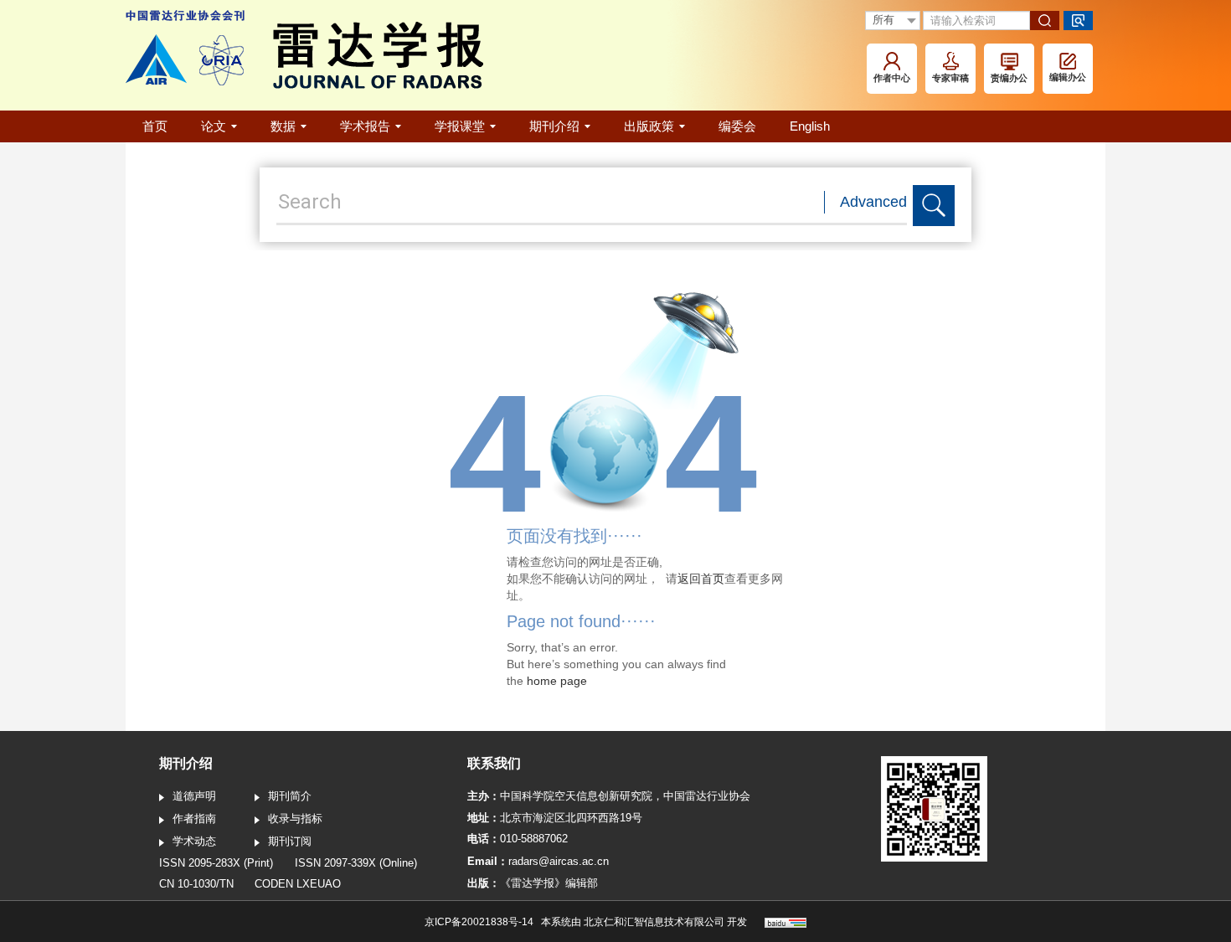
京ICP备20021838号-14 (479, 922)
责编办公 (1009, 78)
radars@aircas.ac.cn (558, 861)
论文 (213, 126)
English (810, 126)
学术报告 (365, 126)
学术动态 (194, 841)
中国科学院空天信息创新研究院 (576, 796)
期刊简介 (290, 796)
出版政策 (649, 126)
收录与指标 (295, 818)
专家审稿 (950, 78)
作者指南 (194, 818)
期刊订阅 (290, 841)
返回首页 (700, 578)
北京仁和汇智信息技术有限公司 (654, 922)
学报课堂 (460, 126)
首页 (154, 126)
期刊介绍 (554, 126)
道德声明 (194, 796)
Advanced (873, 201)
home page (557, 680)
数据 (283, 126)
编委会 (737, 126)
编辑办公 (1067, 77)
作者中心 (891, 78)
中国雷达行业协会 (706, 796)
